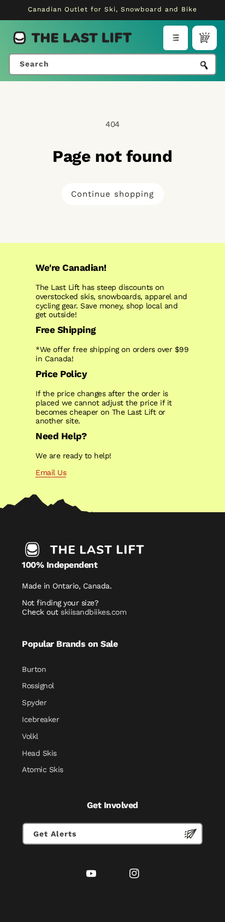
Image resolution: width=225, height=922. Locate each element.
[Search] (204, 65)
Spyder (34, 702)
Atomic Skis (42, 769)
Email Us (50, 472)
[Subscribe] (191, 833)
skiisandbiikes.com (93, 612)
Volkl (30, 736)
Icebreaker (40, 719)
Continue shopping (112, 194)
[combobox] (112, 64)
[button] (175, 38)
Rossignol (38, 685)
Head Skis (39, 753)
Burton (34, 669)
